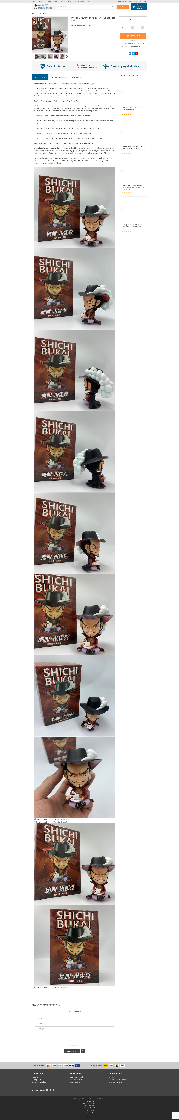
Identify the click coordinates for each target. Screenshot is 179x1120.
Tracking (61, 1)
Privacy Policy (37, 1079)
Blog (88, 1)
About (55, 1)
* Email (39, 1023)
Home (34, 1)
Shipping (48, 1)
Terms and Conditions (40, 1082)
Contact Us (112, 1077)
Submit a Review (72, 1051)
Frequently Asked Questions (119, 1079)
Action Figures (42, 13)
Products (40, 1)
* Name (39, 1018)
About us (35, 1077)
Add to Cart (134, 36)
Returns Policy (75, 1082)
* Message (40, 1029)
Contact (69, 1)
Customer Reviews (79, 1)
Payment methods (76, 1077)
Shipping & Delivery (77, 1079)
